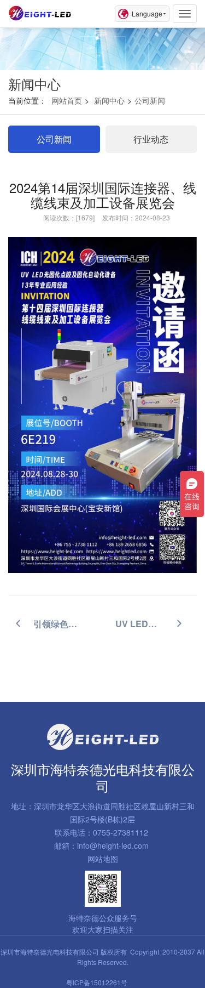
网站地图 (102, 858)
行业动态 (150, 139)
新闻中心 (109, 100)
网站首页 (66, 100)
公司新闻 (149, 100)
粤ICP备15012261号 (96, 982)
